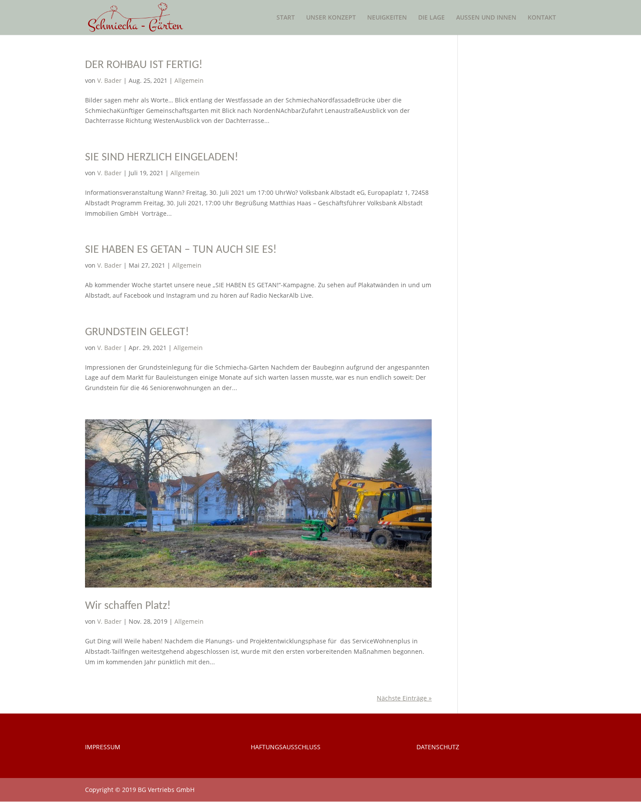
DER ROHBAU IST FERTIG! (143, 65)
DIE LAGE (431, 17)
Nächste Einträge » (404, 698)
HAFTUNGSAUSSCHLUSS (285, 747)
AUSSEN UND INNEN (486, 17)
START (285, 17)
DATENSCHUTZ (437, 747)
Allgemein (189, 80)
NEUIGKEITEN (387, 17)
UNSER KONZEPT (331, 17)
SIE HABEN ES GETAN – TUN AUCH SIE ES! (180, 250)
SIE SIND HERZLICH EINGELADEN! (161, 157)
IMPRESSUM (102, 747)
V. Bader (109, 80)
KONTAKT (542, 17)
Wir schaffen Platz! (127, 606)
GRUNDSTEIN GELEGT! (137, 332)
